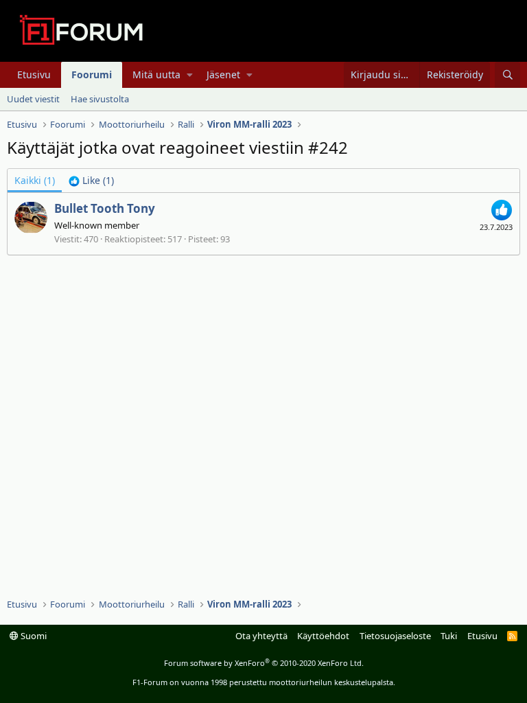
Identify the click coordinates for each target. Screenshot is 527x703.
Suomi (33, 636)
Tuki (449, 636)
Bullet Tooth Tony (104, 208)
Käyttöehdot (323, 636)
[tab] (91, 180)
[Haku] (507, 75)
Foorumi (91, 74)
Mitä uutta (156, 74)
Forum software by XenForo (264, 663)
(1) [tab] (34, 180)
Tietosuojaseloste (395, 636)
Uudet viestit (33, 99)
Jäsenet (223, 74)
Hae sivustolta (100, 99)
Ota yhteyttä (261, 636)
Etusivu (34, 74)
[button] (189, 75)
